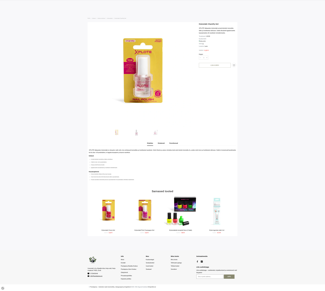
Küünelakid (110, 18)
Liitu (229, 276)
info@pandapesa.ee (96, 276)
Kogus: (201, 54)
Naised (94, 18)
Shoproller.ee (152, 287)
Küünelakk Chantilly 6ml (120, 18)
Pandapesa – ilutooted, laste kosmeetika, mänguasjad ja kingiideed (110, 287)
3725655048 (94, 273)
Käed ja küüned (101, 18)
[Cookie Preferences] (3, 288)
